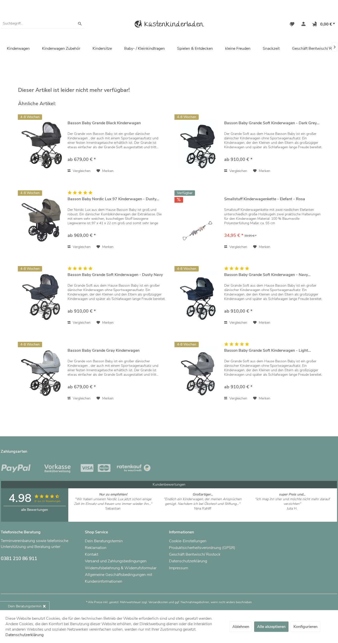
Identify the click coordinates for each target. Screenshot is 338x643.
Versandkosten (158, 602)
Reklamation (95, 547)
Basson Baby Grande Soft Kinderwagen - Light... (267, 350)
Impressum (178, 568)
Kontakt (91, 554)
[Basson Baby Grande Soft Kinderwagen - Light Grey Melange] (198, 371)
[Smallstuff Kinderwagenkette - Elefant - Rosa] (198, 220)
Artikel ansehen (113, 513)
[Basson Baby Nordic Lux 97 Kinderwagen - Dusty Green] (42, 220)
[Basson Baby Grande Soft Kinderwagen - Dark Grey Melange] (198, 144)
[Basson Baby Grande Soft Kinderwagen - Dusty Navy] (42, 296)
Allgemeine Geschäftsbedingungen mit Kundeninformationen (118, 578)
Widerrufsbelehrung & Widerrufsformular (120, 568)
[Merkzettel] (292, 25)
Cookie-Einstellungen (187, 541)
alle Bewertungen (34, 509)
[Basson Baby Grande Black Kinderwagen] (42, 144)
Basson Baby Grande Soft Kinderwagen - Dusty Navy (115, 274)
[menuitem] (43, 23)
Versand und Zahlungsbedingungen (115, 561)
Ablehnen (240, 626)
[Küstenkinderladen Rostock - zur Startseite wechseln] (169, 25)
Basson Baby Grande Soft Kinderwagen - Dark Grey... (271, 123)
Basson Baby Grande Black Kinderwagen (104, 123)
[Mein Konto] (302, 25)
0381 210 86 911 (19, 558)
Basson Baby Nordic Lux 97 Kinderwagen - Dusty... (113, 199)
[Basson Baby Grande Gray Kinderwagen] (42, 371)
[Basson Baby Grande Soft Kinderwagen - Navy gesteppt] (198, 296)
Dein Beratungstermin (104, 541)
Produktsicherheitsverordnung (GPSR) (202, 547)
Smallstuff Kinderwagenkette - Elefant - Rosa (264, 199)
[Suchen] (80, 23)
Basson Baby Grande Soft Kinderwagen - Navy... (267, 274)
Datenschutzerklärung (188, 561)
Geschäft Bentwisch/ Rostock (194, 554)
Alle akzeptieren (271, 626)
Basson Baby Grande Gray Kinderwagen (104, 350)
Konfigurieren (305, 626)
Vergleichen (81, 171)
